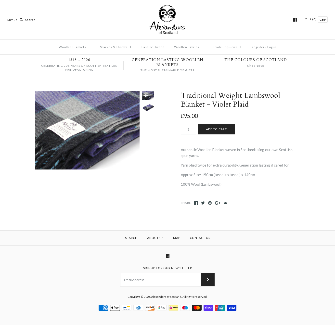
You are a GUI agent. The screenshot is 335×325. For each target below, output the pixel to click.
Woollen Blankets (74, 47)
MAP (176, 238)
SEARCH (131, 238)
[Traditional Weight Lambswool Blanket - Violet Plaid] (87, 130)
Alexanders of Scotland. (166, 297)
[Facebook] (295, 20)
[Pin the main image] (210, 203)
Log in (271, 47)
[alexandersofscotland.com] (167, 8)
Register (258, 47)
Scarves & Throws (116, 47)
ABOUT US (155, 238)
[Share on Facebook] (196, 203)
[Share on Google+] (217, 203)
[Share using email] (225, 203)
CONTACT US (200, 238)
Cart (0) (311, 19)
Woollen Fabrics (188, 47)
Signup (12, 20)
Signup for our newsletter (167, 268)
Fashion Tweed (153, 47)
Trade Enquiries (227, 47)
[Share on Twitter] (203, 203)
